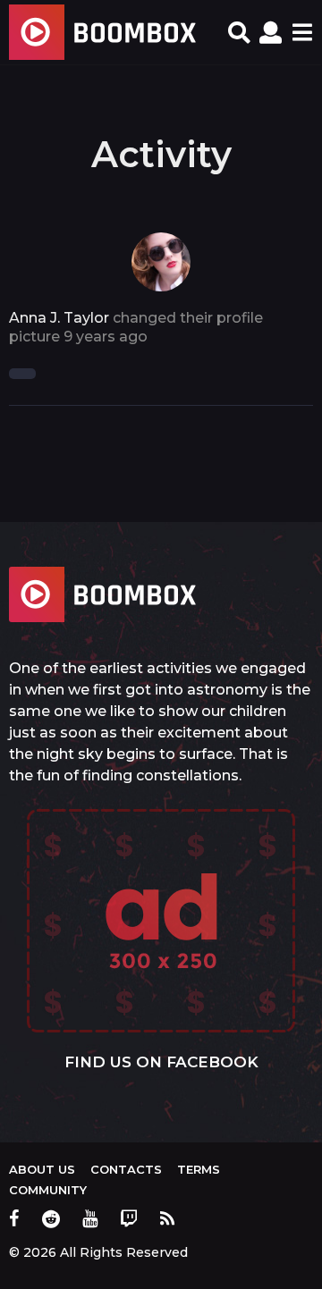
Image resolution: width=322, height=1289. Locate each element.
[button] (239, 32)
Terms (198, 1169)
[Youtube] (89, 1218)
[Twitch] (129, 1218)
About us (42, 1169)
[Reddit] (51, 1218)
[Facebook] (14, 1218)
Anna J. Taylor (59, 317)
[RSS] (167, 1218)
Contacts (126, 1169)
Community (48, 1190)
